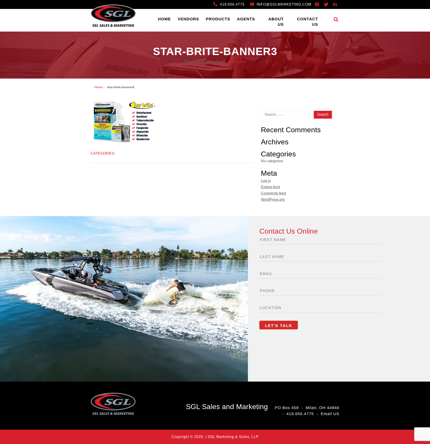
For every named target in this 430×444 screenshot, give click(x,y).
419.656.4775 (232, 4)
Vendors (188, 19)
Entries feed (270, 187)
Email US (330, 414)
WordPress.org (273, 199)
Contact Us (307, 22)
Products (218, 19)
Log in (266, 181)
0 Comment (236, 62)
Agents (246, 19)
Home (164, 19)
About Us (276, 22)
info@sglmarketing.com (283, 4)
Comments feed (273, 193)
